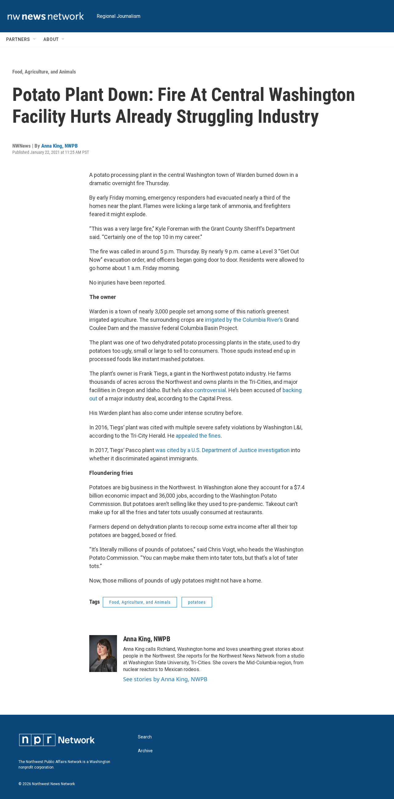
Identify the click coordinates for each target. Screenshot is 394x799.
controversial (210, 390)
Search (145, 737)
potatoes (197, 602)
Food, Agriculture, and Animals (44, 72)
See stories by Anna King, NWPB (165, 679)
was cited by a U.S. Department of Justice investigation (222, 450)
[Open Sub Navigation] (34, 39)
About (51, 39)
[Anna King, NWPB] (103, 653)
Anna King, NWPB (59, 146)
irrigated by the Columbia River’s (244, 319)
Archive (145, 751)
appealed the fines (198, 435)
